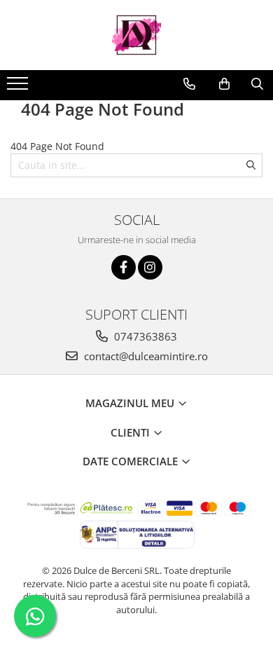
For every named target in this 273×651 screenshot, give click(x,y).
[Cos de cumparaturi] (224, 84)
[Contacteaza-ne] (189, 84)
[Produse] (19, 87)
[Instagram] (150, 267)
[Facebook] (123, 267)
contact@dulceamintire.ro (144, 356)
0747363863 (144, 336)
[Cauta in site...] (257, 84)
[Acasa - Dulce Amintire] (136, 35)
